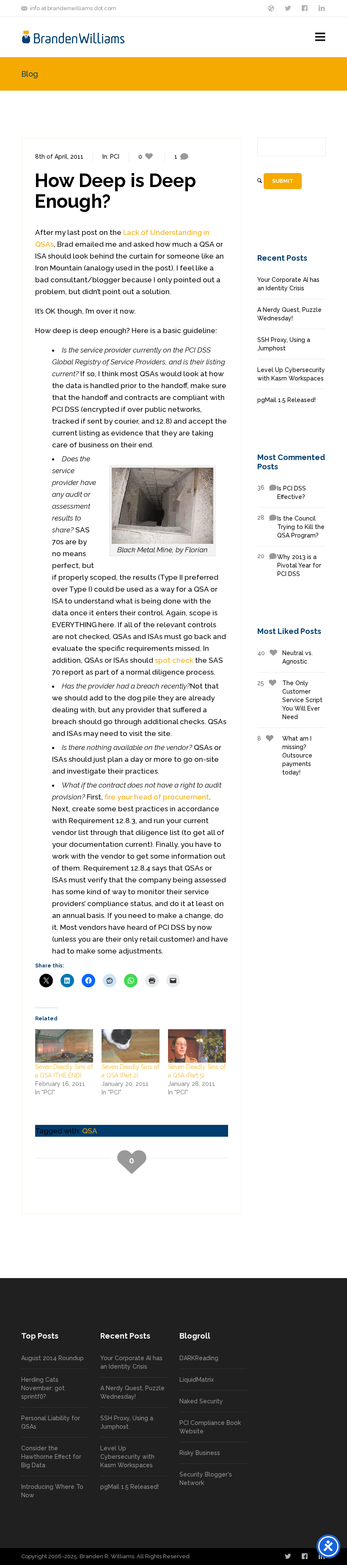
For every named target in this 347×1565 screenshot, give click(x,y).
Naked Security (201, 1401)
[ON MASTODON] (271, 7)
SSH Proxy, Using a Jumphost (283, 344)
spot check (174, 660)
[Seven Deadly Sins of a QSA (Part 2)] (131, 1045)
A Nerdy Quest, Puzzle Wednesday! (289, 314)
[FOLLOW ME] (288, 7)
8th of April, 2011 (59, 156)
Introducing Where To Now (52, 1491)
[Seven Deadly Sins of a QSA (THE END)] (64, 1045)
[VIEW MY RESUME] (322, 7)
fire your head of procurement (157, 797)
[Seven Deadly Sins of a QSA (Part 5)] (197, 1045)
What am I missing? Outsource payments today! (284, 755)
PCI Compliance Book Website (210, 1427)
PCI (114, 156)
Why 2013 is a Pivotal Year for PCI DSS (289, 565)
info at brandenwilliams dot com (73, 8)
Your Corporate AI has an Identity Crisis (288, 284)
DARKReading (198, 1358)
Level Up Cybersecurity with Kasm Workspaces (291, 374)
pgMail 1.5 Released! (286, 400)
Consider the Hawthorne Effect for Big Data (51, 1457)
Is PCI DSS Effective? (281, 492)
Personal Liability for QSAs (50, 1422)
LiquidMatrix (196, 1379)
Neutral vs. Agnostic (285, 657)
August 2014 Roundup (52, 1358)
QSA (89, 1131)
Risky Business (199, 1452)
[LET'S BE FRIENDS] (305, 7)
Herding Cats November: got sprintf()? (43, 1388)
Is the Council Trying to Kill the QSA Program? (291, 526)
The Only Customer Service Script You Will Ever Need (289, 700)
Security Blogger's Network (205, 1478)
